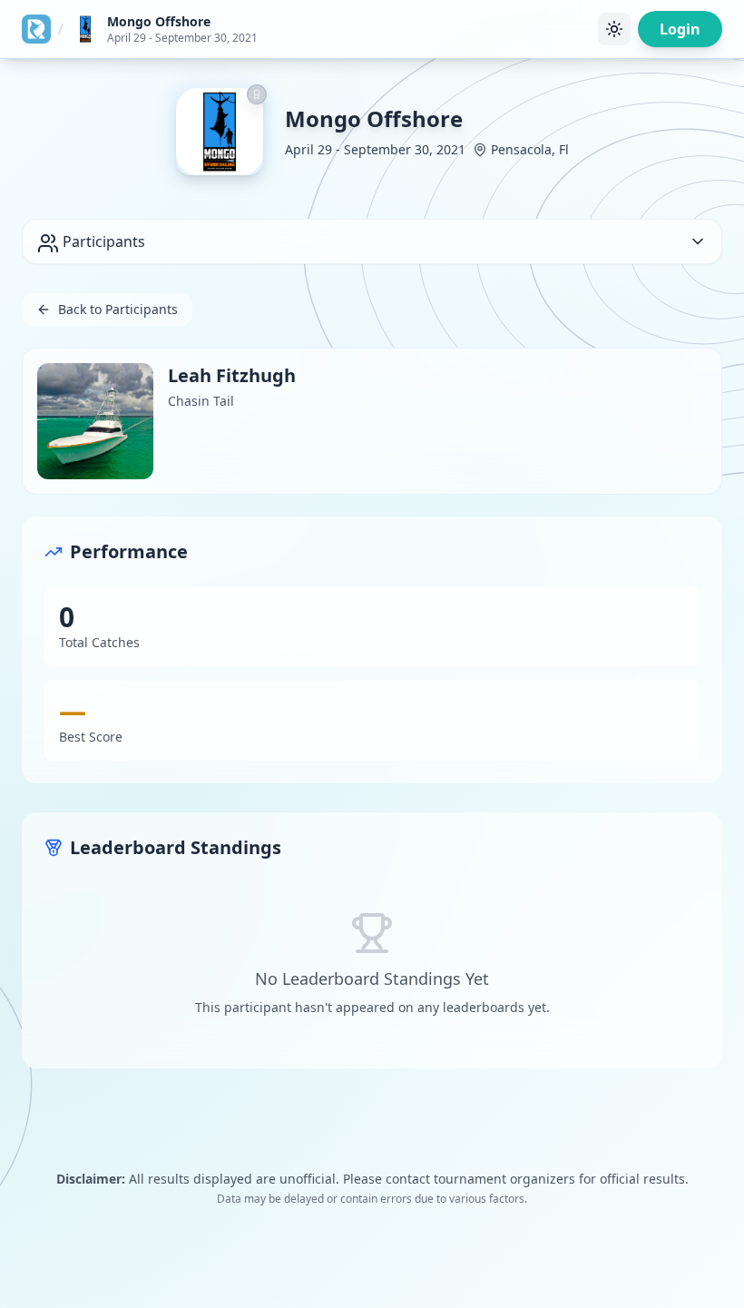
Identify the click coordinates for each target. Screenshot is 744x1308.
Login (680, 29)
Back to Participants (118, 309)
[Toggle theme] (614, 29)
